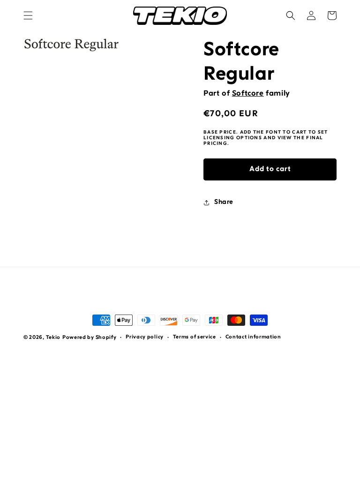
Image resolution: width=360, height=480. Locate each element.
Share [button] (223, 202)
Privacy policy (145, 337)
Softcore (248, 94)
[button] (28, 15)
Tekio (53, 337)
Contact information (253, 337)
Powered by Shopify (89, 337)
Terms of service (194, 337)
